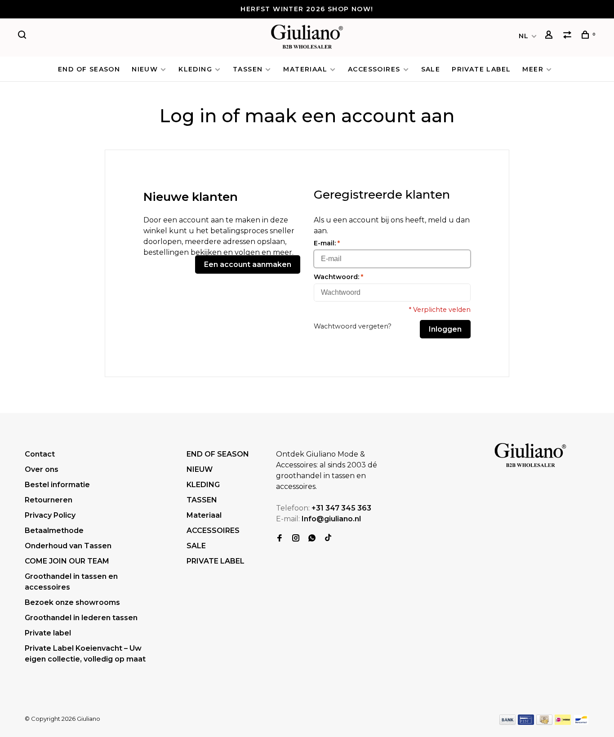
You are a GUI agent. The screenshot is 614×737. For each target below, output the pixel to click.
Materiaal (305, 69)
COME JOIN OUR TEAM (67, 561)
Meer (532, 69)
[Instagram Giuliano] (295, 538)
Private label (48, 633)
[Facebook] (279, 538)
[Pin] (526, 722)
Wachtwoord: (338, 277)
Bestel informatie (57, 484)
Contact (40, 454)
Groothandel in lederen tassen (81, 617)
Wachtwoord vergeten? (353, 326)
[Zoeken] (23, 36)
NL (524, 36)
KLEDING (195, 69)
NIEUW (145, 69)
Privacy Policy (50, 515)
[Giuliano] (530, 455)
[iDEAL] (563, 722)
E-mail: (327, 243)
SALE (430, 69)
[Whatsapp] (312, 538)
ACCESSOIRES (374, 69)
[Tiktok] (328, 538)
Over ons (41, 469)
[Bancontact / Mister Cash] (581, 722)
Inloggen (445, 329)
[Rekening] (550, 36)
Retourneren (48, 500)
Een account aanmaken (247, 264)
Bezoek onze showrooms (72, 602)
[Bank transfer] (507, 722)
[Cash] (544, 722)
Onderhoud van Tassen (68, 546)
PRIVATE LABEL (481, 69)
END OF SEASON (89, 69)
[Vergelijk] (568, 36)
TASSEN (248, 69)
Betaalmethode (54, 530)
